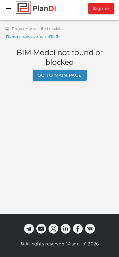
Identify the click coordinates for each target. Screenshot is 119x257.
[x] (53, 229)
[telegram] (29, 229)
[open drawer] (8, 8)
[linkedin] (65, 229)
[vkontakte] (90, 229)
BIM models (51, 28)
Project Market (25, 28)
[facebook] (78, 229)
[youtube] (41, 229)
